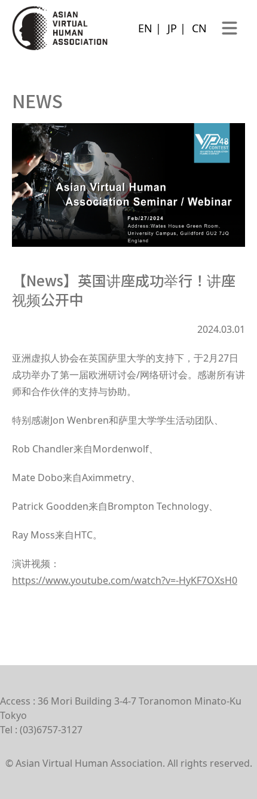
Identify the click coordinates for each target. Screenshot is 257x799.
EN (145, 28)
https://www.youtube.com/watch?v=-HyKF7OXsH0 (124, 580)
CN (199, 28)
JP (172, 28)
